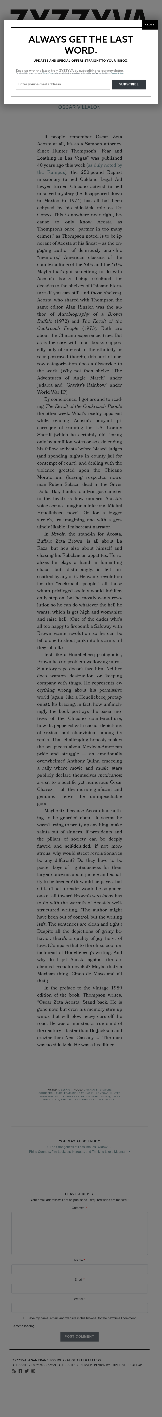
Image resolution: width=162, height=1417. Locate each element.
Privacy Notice (117, 73)
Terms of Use (47, 73)
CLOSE (149, 24)
